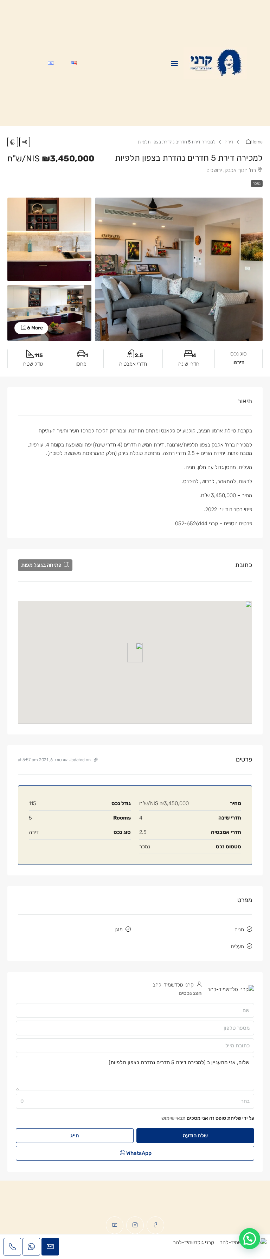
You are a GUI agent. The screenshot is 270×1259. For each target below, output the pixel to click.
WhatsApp (138, 1153)
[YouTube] (114, 1225)
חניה (239, 929)
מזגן (119, 929)
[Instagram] (135, 1225)
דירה (229, 141)
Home (257, 141)
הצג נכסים (190, 993)
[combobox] (135, 1101)
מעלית (237, 946)
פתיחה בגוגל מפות (42, 565)
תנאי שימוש (173, 1118)
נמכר (257, 183)
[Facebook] (155, 1225)
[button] (174, 63)
